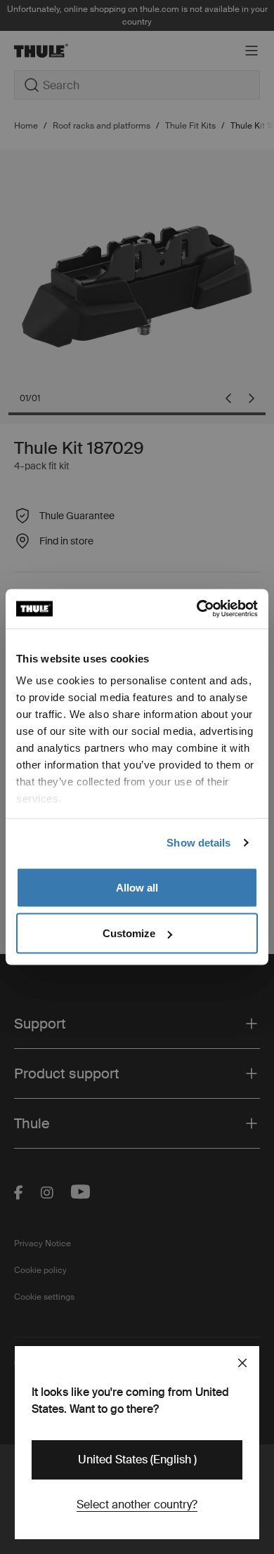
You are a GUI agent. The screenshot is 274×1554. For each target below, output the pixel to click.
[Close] (242, 1362)
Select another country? (137, 1504)
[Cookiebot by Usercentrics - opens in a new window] (197, 609)
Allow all (137, 887)
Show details (198, 843)
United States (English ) (137, 1459)
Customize (129, 933)
